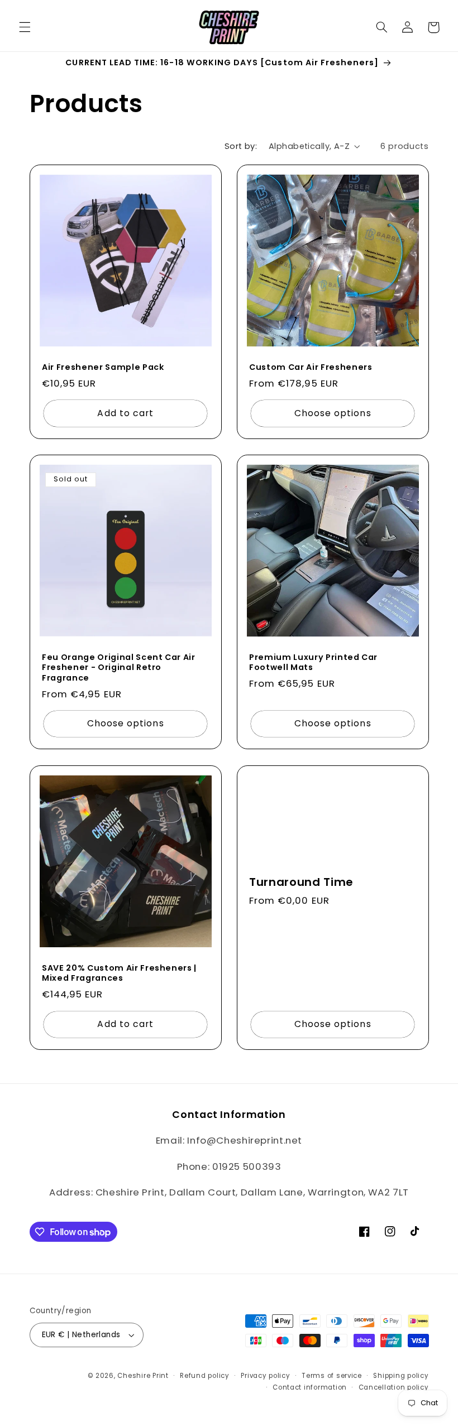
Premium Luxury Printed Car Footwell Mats (313, 662)
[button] (24, 27)
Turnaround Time (301, 882)
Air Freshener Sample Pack (103, 368)
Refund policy (205, 1375)
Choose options (332, 413)
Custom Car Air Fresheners (311, 368)
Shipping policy (400, 1375)
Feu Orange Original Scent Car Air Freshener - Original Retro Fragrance (118, 667)
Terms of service (332, 1375)
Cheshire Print (142, 1375)
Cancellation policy (394, 1387)
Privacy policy (265, 1375)
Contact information (310, 1387)
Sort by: (241, 146)
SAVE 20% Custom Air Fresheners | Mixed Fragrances (119, 973)
